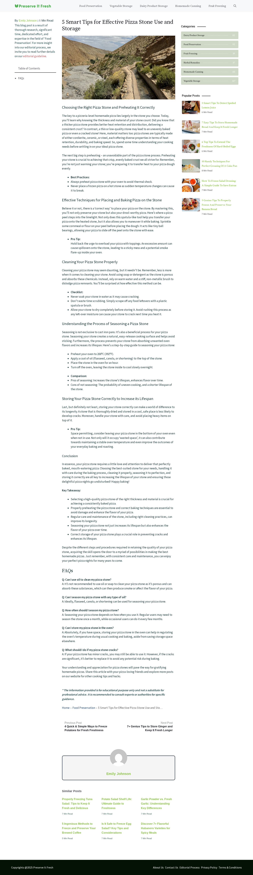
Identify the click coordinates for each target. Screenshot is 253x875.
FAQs (21, 78)
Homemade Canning (188, 6)
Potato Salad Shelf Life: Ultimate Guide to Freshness (117, 804)
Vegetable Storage (121, 6)
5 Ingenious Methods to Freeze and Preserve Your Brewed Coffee (79, 828)
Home (66, 708)
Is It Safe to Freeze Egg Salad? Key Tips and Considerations (116, 828)
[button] (235, 6)
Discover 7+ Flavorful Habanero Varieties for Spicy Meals (155, 828)
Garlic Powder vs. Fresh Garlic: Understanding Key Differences (156, 804)
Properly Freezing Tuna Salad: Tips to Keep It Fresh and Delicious (77, 804)
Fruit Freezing (217, 6)
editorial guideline (34, 56)
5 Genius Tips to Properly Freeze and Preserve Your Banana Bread (216, 205)
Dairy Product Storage (154, 6)
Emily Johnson (28, 20)
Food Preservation (90, 6)
